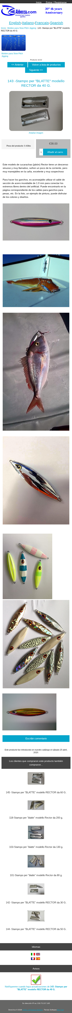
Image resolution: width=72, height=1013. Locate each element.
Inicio (39, 2)
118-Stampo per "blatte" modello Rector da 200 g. (36, 817)
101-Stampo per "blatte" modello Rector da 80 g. (36, 875)
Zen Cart (60, 1010)
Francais (42, 23)
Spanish (56, 23)
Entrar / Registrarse (56, 2)
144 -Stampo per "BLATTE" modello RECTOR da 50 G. (36, 929)
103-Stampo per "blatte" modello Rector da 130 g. (36, 847)
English (15, 23)
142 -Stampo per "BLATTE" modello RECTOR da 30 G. (36, 902)
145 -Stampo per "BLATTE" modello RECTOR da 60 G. (36, 792)
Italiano (28, 23)
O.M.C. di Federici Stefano (32, 1010)
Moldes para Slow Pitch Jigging (21, 28)
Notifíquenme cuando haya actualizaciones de (36, 988)
